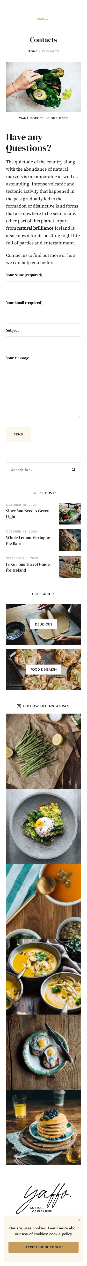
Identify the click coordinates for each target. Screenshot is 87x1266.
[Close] (61, 614)
